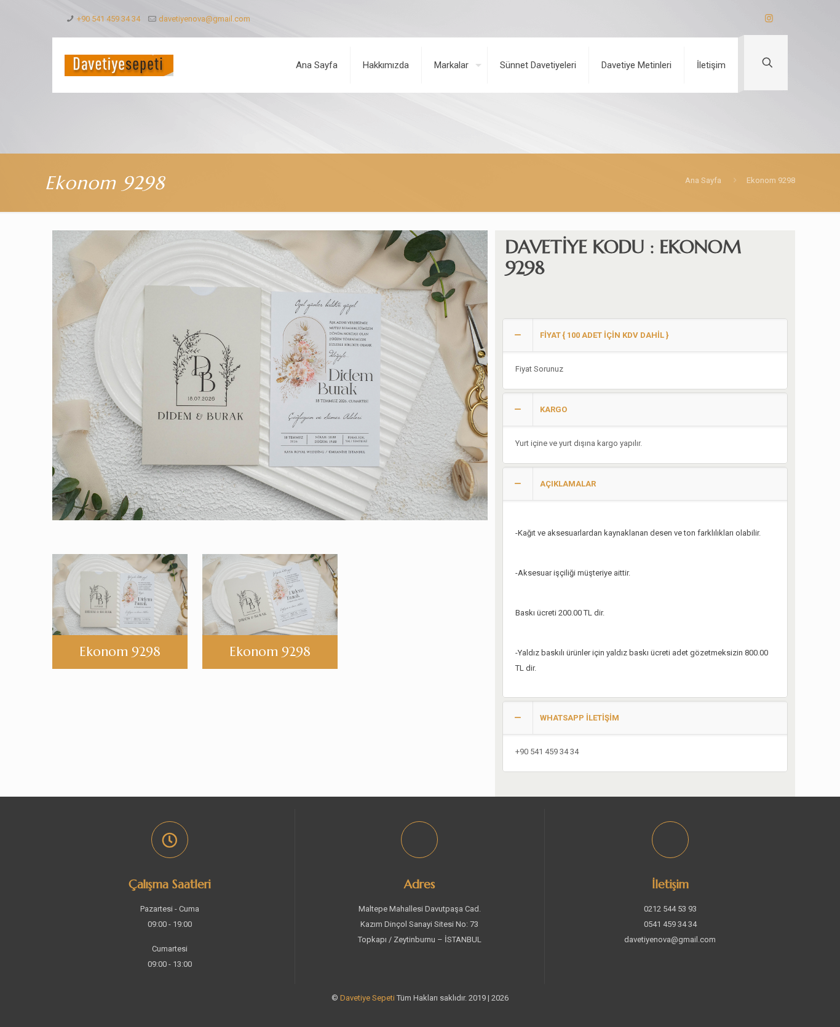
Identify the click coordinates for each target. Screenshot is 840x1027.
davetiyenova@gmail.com (204, 18)
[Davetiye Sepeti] (119, 65)
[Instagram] (769, 18)
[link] (645, 353)
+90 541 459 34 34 (108, 18)
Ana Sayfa (703, 180)
